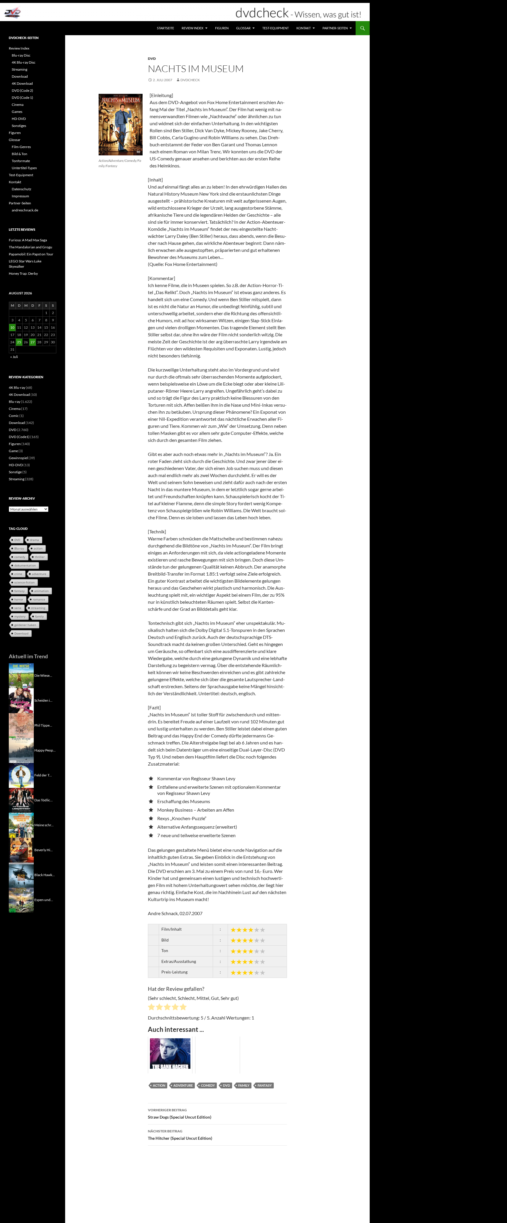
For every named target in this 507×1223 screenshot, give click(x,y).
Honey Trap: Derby (23, 273)
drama (34, 540)
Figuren (222, 28)
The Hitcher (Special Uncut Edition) (180, 1135)
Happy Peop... (45, 750)
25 (19, 342)
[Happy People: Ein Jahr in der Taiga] (21, 750)
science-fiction (24, 582)
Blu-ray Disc (21, 55)
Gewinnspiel (18, 458)
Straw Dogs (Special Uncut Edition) (179, 1113)
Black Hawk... (44, 874)
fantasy (265, 1085)
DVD (152, 58)
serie (17, 608)
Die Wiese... (43, 675)
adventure (183, 1085)
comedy (208, 1085)
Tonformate (21, 161)
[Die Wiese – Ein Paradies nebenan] (21, 675)
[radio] (151, 1007)
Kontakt (303, 28)
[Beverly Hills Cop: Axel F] (21, 849)
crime (18, 574)
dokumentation (25, 565)
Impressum (20, 196)
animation (41, 591)
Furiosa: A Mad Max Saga (28, 240)
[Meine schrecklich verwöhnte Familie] (21, 824)
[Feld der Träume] (21, 775)
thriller (40, 557)
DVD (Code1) (19, 437)
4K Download (22, 83)
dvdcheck (190, 80)
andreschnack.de (25, 210)
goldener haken (25, 625)
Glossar (243, 28)
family (243, 1085)
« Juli (14, 356)
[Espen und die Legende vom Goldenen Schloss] (21, 899)
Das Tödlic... (43, 800)
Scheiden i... (43, 700)
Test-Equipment (275, 28)
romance (39, 599)
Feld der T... (43, 775)
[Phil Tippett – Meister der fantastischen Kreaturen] (21, 725)
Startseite (165, 28)
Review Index (192, 28)
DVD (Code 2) (22, 90)
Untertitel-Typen (24, 168)
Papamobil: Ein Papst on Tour (31, 254)
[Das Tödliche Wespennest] (21, 800)
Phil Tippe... (43, 725)
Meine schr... (44, 824)
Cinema (17, 104)
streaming (38, 608)
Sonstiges (19, 125)
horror (18, 599)
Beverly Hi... (43, 849)
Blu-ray (14, 401)
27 (33, 342)
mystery (20, 616)
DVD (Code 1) (22, 97)
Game (13, 451)
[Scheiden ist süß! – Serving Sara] (21, 700)
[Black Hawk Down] (21, 874)
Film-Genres (21, 147)
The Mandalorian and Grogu (30, 247)
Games (17, 111)
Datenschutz (21, 189)
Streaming (19, 69)
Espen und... (43, 899)
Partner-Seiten (335, 28)
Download (20, 76)
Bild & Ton (19, 154)
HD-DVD (19, 118)
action (159, 1085)
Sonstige (15, 472)
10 (12, 327)
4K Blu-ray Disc (24, 62)
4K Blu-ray (17, 387)
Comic (14, 415)
